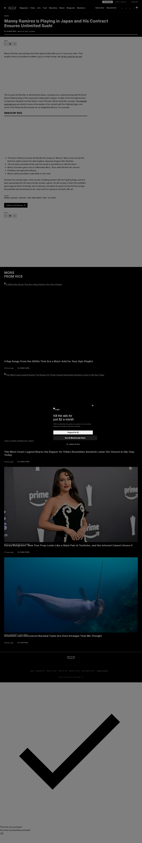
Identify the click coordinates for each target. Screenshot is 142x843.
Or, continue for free (73, 444)
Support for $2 (73, 432)
